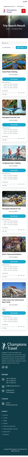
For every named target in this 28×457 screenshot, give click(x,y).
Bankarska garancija (11, 405)
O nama (5, 418)
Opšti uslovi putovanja (9, 426)
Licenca (8, 403)
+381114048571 (20, 6)
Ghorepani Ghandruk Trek (11, 209)
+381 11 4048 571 (11, 380)
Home (7, 29)
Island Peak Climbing (9, 72)
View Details (14, 79)
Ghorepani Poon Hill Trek (11, 117)
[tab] (11, 296)
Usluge (5, 420)
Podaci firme (6, 431)
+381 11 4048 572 (11, 382)
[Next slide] (23, 62)
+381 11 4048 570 (11, 378)
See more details (13, 74)
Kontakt (5, 423)
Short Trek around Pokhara (11, 254)
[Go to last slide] (5, 62)
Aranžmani (6, 434)
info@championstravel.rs (9, 6)
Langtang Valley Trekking (11, 163)
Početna (5, 415)
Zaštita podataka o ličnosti (10, 429)
